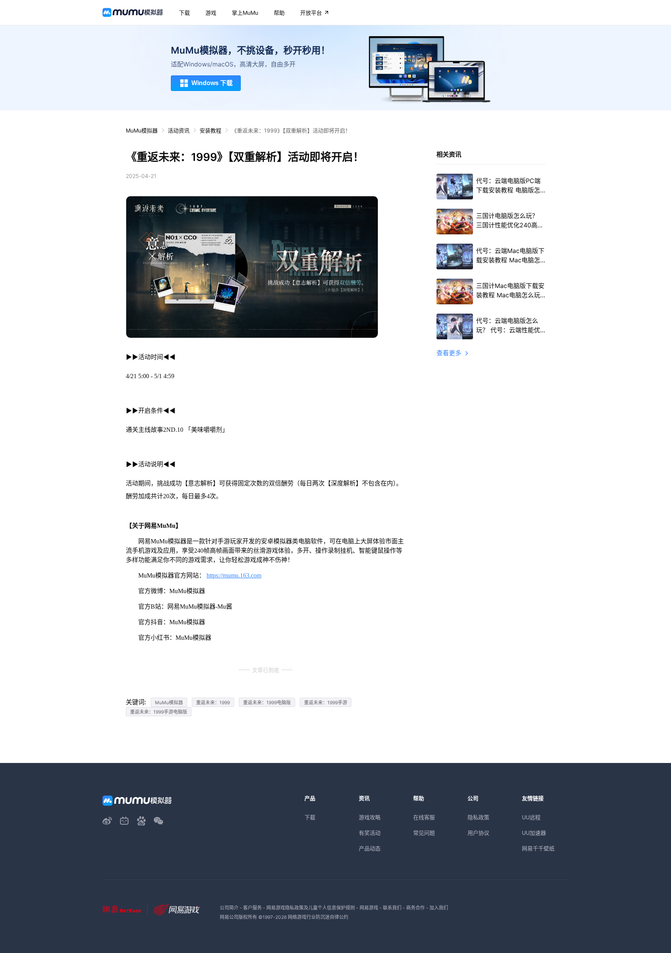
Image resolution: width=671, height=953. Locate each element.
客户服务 (252, 908)
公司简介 (229, 908)
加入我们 (438, 908)
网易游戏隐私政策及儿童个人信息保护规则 (310, 908)
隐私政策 (478, 817)
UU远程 (531, 817)
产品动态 (370, 848)
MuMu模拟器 (142, 130)
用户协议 (478, 832)
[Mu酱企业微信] (158, 821)
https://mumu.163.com (234, 575)
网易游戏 (369, 908)
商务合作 (415, 908)
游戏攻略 (370, 817)
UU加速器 (534, 832)
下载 (309, 817)
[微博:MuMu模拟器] (107, 821)
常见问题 (424, 832)
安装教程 (210, 130)
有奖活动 (370, 832)
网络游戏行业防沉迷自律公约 (318, 917)
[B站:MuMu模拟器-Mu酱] (124, 821)
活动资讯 (178, 130)
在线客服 (424, 817)
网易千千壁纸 (538, 848)
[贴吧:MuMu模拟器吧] (141, 821)
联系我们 (392, 908)
